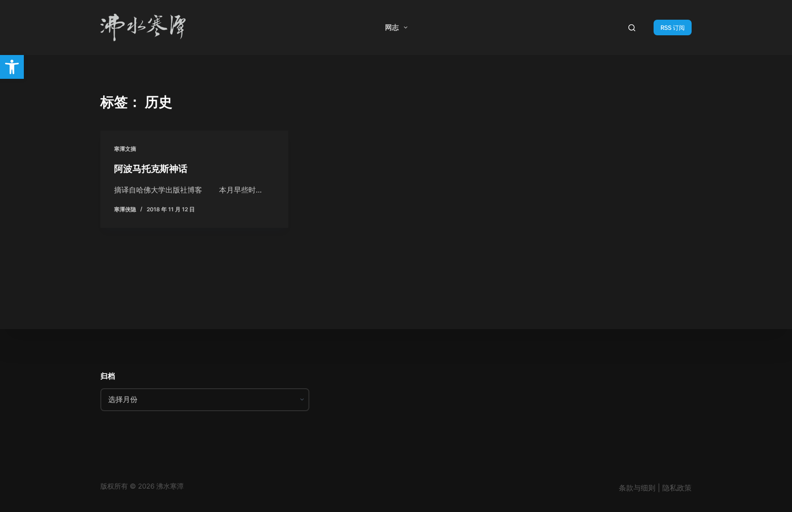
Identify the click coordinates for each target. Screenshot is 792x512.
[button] (12, 67)
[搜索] (631, 27)
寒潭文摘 (125, 148)
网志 (392, 27)
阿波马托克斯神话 (150, 168)
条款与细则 (637, 487)
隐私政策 (677, 487)
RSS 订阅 (672, 27)
